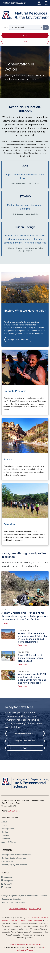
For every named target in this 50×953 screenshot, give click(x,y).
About (4, 822)
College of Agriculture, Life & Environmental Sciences (24, 895)
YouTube (7, 887)
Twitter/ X (8, 884)
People (4, 825)
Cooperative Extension (11, 899)
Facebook (8, 877)
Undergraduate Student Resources (16, 854)
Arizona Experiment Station (13, 902)
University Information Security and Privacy (25, 944)
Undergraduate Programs (18, 339)
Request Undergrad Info (25, 733)
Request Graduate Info (25, 741)
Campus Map (7, 861)
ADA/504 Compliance (18, 909)
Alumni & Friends (8, 842)
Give (25, 42)
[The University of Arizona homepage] (14, 3)
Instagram (8, 880)
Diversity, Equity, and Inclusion (14, 865)
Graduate (5, 832)
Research (5, 835)
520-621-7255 (14, 811)
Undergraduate (7, 828)
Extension (5, 839)
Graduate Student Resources (13, 858)
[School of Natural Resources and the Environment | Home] (25, 15)
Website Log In (35, 909)
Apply (25, 35)
